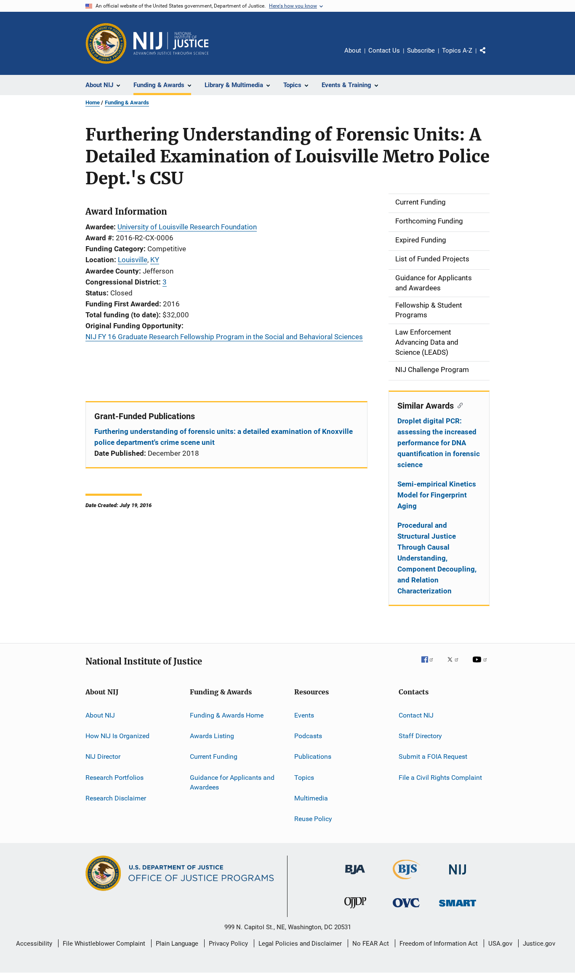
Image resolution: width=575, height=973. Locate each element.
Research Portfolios (114, 777)
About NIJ (100, 715)
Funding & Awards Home (227, 715)
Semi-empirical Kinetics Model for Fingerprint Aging (436, 495)
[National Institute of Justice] (457, 876)
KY (154, 259)
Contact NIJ (416, 715)
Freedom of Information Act (438, 943)
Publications (312, 756)
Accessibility (34, 943)
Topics (304, 777)
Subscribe (421, 50)
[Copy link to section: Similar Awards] (458, 405)
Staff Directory (420, 736)
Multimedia (311, 798)
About (352, 50)
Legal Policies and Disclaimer (300, 943)
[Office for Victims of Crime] (406, 909)
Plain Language (177, 943)
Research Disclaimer (115, 798)
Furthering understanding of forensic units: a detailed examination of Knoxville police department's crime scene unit (223, 437)
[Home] (170, 43)
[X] (456, 665)
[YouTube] (481, 665)
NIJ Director (102, 756)
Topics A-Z (457, 50)
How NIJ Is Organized (117, 736)
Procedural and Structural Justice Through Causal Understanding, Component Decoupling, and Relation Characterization (437, 558)
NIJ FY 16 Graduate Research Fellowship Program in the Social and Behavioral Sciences (224, 336)
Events (304, 715)
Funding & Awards (127, 102)
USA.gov (500, 943)
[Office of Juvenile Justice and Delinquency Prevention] (355, 910)
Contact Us (384, 50)
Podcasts (308, 736)
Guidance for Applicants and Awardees (232, 782)
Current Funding (213, 756)
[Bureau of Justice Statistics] (406, 880)
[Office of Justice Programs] (106, 43)
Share (489, 56)
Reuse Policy (313, 819)
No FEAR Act (370, 943)
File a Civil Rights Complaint (440, 777)
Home (92, 102)
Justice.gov (539, 943)
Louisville (132, 259)
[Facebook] (430, 665)
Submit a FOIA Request (433, 756)
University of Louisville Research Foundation (187, 227)
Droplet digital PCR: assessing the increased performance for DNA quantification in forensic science (438, 443)
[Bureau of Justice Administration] (355, 875)
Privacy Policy (228, 943)
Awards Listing (212, 736)
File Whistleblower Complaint (104, 943)
